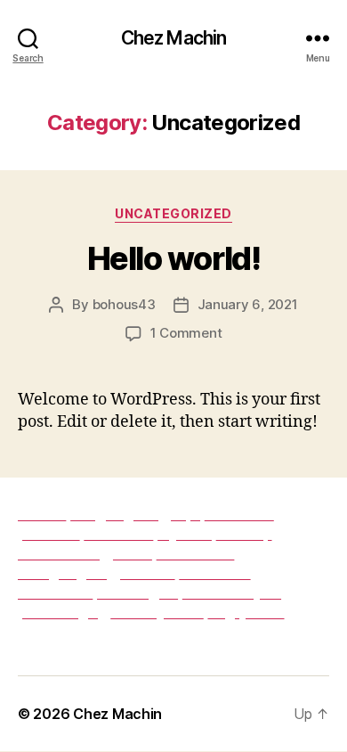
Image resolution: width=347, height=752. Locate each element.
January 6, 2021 (248, 304)
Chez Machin (173, 38)
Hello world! (173, 258)
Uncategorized (173, 213)
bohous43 (124, 304)
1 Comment (186, 332)
